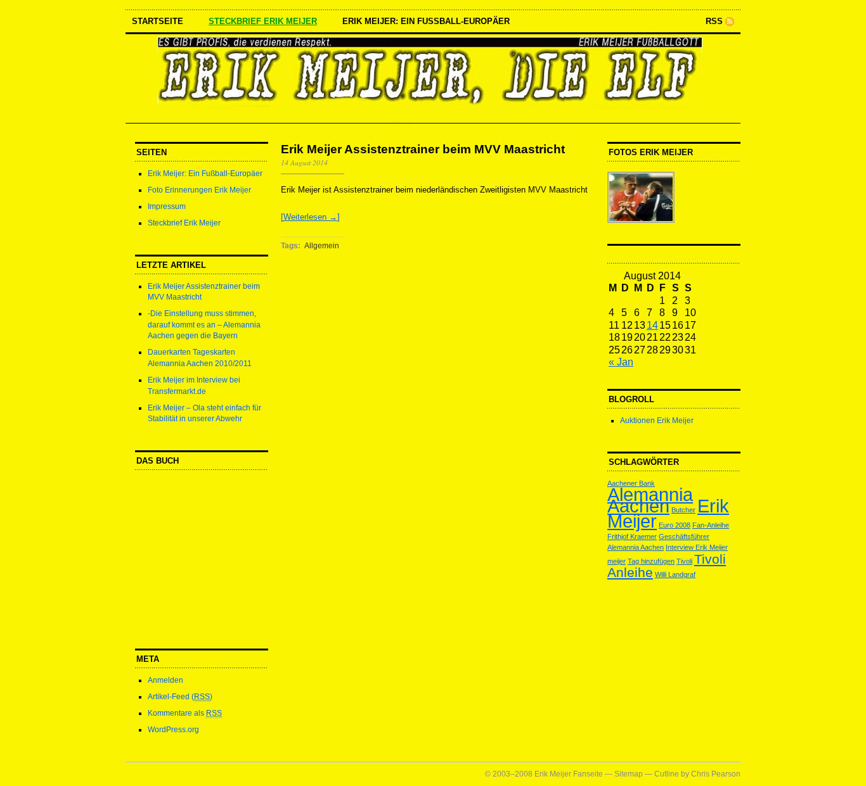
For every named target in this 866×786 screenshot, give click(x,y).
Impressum (167, 206)
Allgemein (321, 246)
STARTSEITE (157, 21)
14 (652, 325)
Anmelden (165, 680)
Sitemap (628, 774)
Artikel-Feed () (180, 696)
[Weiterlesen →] (310, 217)
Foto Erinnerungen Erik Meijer (199, 190)
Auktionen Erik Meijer (657, 420)
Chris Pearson (715, 774)
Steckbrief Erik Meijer (263, 21)
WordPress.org (173, 729)
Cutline (666, 774)
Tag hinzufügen (651, 561)
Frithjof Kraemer (632, 536)
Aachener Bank (631, 483)
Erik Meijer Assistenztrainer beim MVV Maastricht (423, 149)
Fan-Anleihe (710, 525)
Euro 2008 (674, 525)
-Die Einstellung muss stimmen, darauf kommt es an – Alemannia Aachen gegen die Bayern (204, 324)
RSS (714, 21)
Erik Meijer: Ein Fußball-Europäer (426, 21)
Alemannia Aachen (650, 500)
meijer (616, 561)
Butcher (683, 510)
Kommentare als (185, 713)
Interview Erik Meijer (697, 547)
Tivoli (684, 561)
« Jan (621, 361)
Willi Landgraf (675, 574)
